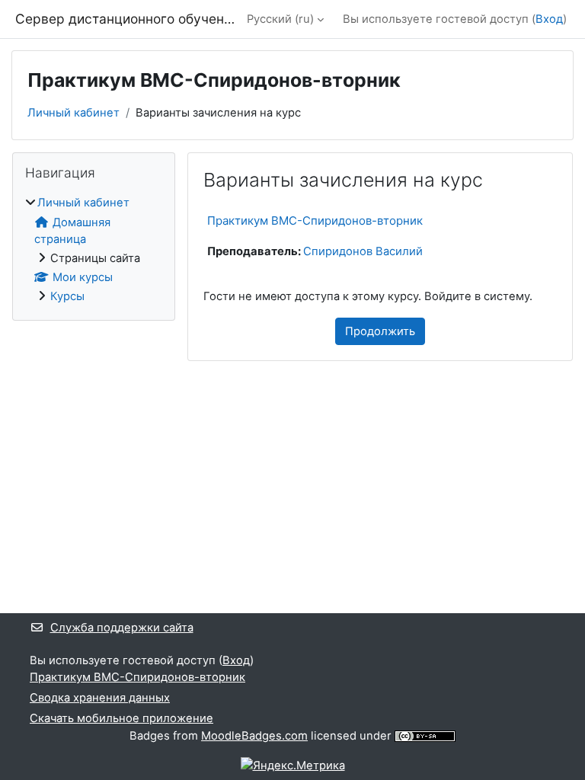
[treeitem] (93, 249)
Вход (549, 19)
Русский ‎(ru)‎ (280, 19)
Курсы (67, 296)
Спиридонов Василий (363, 251)
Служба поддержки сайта (121, 628)
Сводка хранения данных (100, 698)
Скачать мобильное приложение (121, 718)
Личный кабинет (73, 113)
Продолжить (380, 331)
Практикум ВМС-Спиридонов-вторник (315, 220)
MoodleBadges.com (254, 736)
